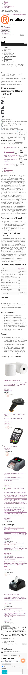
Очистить (19, 135)
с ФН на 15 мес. (22, 134)
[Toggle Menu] (25, 44)
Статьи (5, 3)
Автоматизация (8, 52)
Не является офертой (6, 649)
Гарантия (6, 7)
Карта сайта (4, 648)
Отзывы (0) (7, 171)
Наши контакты (8, 59)
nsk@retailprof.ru (5, 33)
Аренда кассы (7, 49)
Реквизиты (6, 60)
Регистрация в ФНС (9, 164)
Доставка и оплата (9, 6)
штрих (21, 143)
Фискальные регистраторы (8, 143)
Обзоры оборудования (10, 56)
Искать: (3, 34)
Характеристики (8, 170)
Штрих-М (21, 268)
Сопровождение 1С (9, 53)
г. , (13, 632)
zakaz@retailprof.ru (5, 29)
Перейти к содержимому (19, 14)
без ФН (20, 131)
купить (25, 147)
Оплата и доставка (9, 61)
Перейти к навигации (6, 14)
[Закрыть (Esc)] (1, 672)
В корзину (3, 140)
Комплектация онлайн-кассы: (8, 133)
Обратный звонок (5, 625)
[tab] (15, 168)
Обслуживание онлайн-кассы (10, 148)
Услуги (5, 50)
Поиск (21, 34)
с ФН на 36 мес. (22, 132)
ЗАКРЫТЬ (5, 672)
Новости (6, 2)
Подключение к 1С (9, 152)
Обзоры (6, 4)
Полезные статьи (8, 54)
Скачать (20, 651)
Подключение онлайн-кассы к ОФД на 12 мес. (11, 155)
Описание (6, 168)
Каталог (6, 47)
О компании (7, 57)
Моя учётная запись (9, 641)
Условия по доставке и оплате (8, 628)
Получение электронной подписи (10, 160)
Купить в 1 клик (11, 140)
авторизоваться (5, 309)
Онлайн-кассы (18, 142)
